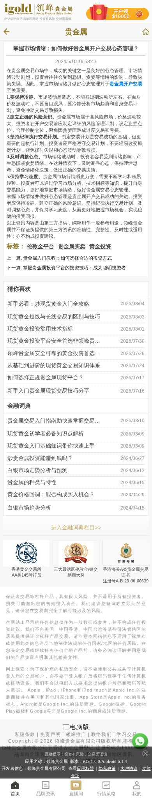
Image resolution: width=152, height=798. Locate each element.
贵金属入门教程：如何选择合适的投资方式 (67, 258)
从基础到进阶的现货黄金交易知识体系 (53, 365)
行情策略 (106, 793)
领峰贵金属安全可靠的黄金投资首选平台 (55, 353)
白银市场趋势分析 (29, 508)
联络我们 (101, 734)
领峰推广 (76, 734)
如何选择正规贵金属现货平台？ (45, 377)
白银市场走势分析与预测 (37, 470)
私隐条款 (25, 734)
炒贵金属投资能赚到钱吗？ (40, 458)
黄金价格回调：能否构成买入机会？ (51, 494)
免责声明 (50, 734)
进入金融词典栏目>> (76, 527)
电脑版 (79, 727)
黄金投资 (100, 246)
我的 (136, 793)
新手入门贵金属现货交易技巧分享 (48, 391)
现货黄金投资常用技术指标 (40, 329)
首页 (15, 793)
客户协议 (129, 768)
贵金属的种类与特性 (32, 482)
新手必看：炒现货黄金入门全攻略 (48, 304)
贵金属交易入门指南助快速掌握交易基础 (55, 421)
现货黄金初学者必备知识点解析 (45, 434)
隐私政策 (107, 768)
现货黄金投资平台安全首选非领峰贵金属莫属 (55, 341)
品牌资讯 (45, 793)
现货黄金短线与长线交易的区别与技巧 (53, 317)
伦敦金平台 (40, 246)
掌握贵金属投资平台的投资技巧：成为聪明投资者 (74, 268)
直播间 (76, 793)
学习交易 (127, 734)
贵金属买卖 (71, 246)
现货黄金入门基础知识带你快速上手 (51, 446)
